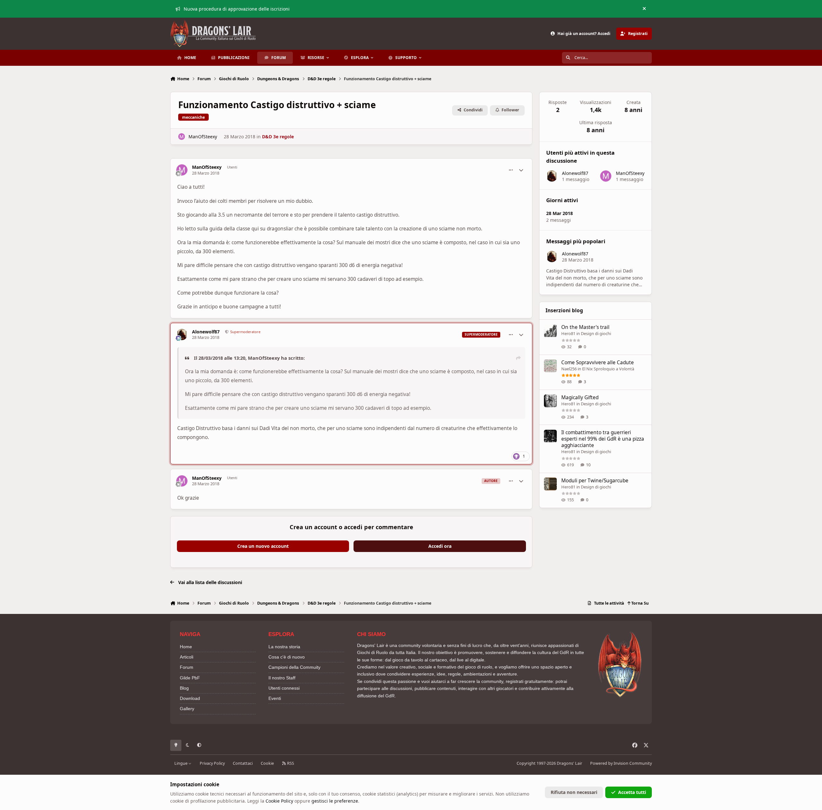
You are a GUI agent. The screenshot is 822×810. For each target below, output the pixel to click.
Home (186, 646)
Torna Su (639, 603)
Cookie (267, 763)
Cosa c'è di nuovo (286, 656)
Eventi (274, 698)
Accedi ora (439, 546)
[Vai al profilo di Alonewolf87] (182, 334)
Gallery (187, 708)
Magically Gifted (580, 397)
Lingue (181, 763)
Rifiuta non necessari (574, 792)
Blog (184, 688)
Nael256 (569, 369)
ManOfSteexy (202, 137)
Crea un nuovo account (263, 546)
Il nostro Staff (281, 677)
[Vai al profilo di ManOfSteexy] (181, 136)
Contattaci (243, 763)
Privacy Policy (212, 763)
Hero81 (568, 334)
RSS (290, 763)
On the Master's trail (585, 327)
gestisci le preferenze (334, 801)
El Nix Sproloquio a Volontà (608, 369)
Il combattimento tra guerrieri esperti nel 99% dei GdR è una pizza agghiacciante (602, 439)
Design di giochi (596, 334)
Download (190, 698)
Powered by (621, 763)
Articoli (186, 656)
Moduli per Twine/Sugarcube (594, 480)
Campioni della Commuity (294, 667)
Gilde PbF (190, 677)
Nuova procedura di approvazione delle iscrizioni (237, 9)
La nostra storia (284, 646)
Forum (186, 667)
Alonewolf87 (206, 332)
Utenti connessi (284, 688)
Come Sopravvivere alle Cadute (597, 362)
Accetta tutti (632, 792)
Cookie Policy (279, 801)
